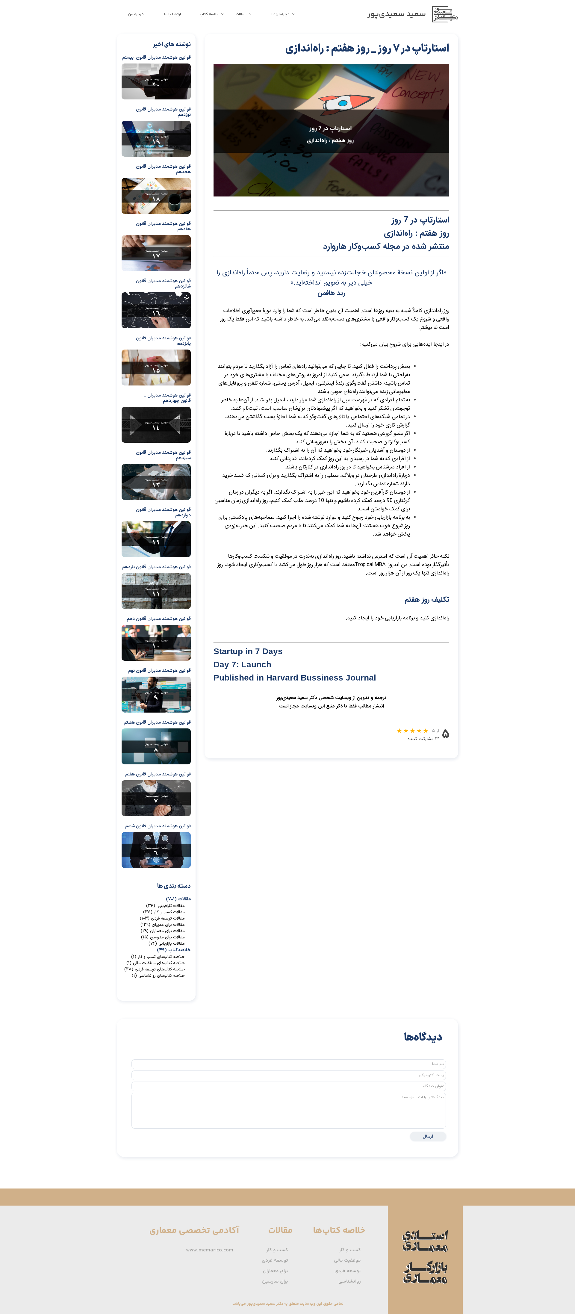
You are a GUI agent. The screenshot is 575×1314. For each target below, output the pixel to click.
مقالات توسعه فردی (162, 918)
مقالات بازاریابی (167, 943)
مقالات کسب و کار (164, 912)
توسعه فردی (348, 1271)
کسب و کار (350, 1250)
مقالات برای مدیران (162, 925)
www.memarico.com (209, 1250)
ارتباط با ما (172, 14)
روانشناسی (349, 1281)
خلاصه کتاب (209, 14)
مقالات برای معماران (163, 931)
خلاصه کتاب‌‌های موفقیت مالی (155, 963)
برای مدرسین (275, 1281)
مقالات (241, 14)
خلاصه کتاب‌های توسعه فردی (154, 969)
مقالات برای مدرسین (163, 937)
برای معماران (275, 1271)
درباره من (136, 14)
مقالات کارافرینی (165, 906)
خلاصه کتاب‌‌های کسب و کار (158, 957)
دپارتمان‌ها (280, 14)
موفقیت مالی (347, 1260)
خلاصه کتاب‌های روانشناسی (158, 976)
